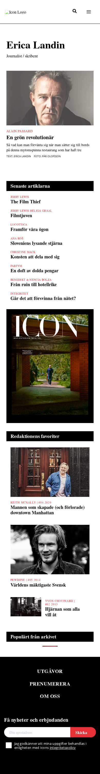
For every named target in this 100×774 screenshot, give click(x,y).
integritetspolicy (63, 747)
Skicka (81, 732)
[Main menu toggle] (88, 11)
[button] (75, 11)
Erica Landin (22, 156)
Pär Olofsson (51, 156)
